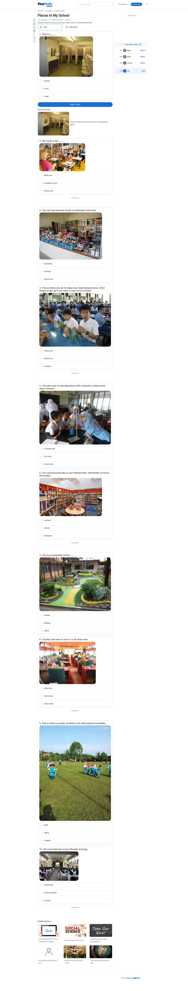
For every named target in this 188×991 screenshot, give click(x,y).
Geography (44, 20)
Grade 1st (54, 20)
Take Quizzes (122, 4)
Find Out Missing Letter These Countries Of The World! (48, 940)
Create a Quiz (136, 4)
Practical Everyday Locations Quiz (48, 962)
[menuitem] (123, 5)
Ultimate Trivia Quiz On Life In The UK (74, 962)
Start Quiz (75, 104)
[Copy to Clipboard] (35, 38)
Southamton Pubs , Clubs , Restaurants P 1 (99, 940)
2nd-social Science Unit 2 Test (74, 940)
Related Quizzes (44, 921)
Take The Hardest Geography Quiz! (100, 962)
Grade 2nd (60, 20)
